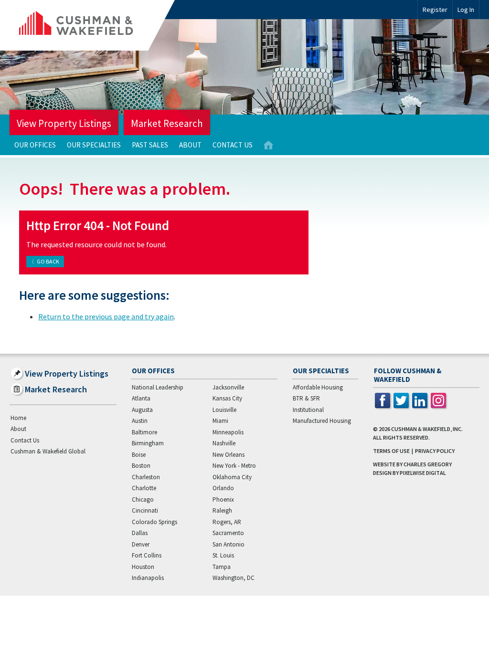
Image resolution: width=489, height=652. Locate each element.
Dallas (140, 533)
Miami (220, 421)
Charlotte (144, 488)
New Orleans (228, 455)
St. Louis (223, 555)
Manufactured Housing (322, 421)
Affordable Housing (318, 387)
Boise (139, 455)
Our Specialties (94, 144)
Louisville (224, 410)
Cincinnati (145, 510)
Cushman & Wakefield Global (48, 451)
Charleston (146, 477)
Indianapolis (148, 578)
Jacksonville (228, 387)
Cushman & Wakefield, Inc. (427, 428)
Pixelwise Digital (423, 472)
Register (435, 9)
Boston (141, 466)
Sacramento (228, 533)
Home (268, 145)
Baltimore (144, 432)
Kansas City (227, 398)
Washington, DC (234, 578)
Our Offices (35, 144)
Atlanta (141, 398)
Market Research (167, 123)
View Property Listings (64, 123)
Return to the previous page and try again (106, 316)
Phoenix (223, 499)
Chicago (143, 499)
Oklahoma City (232, 477)
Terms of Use (391, 450)
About (190, 144)
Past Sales (150, 144)
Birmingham (148, 443)
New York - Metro (234, 466)
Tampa (222, 567)
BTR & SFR (306, 398)
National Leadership (157, 387)
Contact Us (233, 144)
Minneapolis (228, 432)
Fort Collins (146, 555)
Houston (143, 567)
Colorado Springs (154, 522)
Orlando (223, 488)
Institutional (308, 410)
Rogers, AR (227, 522)
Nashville (224, 443)
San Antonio (228, 544)
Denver (140, 544)
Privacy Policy (435, 450)
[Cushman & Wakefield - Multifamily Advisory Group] (92, 25)
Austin (140, 421)
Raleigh (222, 510)
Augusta (142, 410)
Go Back (48, 261)
